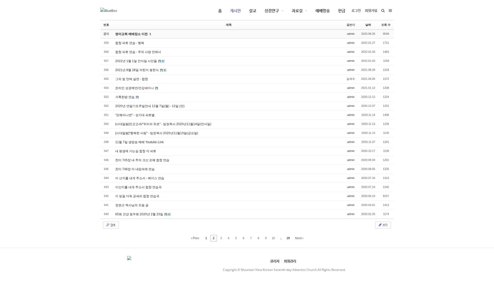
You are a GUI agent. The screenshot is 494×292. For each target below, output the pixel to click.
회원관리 (290, 261)
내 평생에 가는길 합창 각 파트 (135, 151)
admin (351, 33)
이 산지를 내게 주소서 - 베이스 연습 (139, 178)
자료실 (297, 10)
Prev (195, 238)
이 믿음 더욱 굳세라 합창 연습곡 (137, 196)
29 (288, 238)
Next (298, 238)
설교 (252, 10)
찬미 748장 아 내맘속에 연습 (135, 169)
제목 (229, 24)
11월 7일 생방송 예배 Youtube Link (139, 142)
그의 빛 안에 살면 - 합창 (131, 79)
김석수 (351, 78)
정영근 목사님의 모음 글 (131, 205)
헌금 (341, 10)
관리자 (274, 261)
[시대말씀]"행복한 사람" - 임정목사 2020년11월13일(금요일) (156, 133)
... (280, 238)
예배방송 (322, 10)
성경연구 (271, 10)
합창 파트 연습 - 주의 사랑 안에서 (138, 52)
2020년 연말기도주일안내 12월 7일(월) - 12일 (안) (149, 106)
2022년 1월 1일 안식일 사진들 (136, 61)
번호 (106, 24)
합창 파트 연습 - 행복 (129, 43)
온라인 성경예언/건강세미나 (135, 88)
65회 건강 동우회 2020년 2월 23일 (139, 214)
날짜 (368, 24)
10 (273, 238)
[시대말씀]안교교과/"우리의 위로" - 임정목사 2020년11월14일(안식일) (163, 124)
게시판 (235, 10)
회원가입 (371, 10)
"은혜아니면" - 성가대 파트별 (135, 115)
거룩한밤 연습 (125, 97)
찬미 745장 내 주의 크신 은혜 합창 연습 (142, 160)
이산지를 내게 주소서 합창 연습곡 (138, 187)
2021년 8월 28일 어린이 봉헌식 (137, 70)
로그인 (356, 10)
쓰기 (384, 225)
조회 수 (386, 24)
